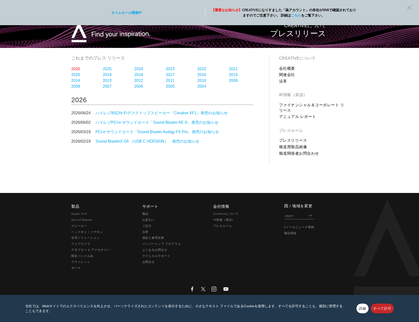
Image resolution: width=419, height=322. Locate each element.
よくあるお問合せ (155, 250)
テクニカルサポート (156, 256)
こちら (296, 15)
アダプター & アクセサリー (90, 250)
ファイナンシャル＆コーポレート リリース (311, 107)
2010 (201, 80)
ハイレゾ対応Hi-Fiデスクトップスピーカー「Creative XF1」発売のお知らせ (162, 113)
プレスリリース (293, 140)
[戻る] (409, 7)
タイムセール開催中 (126, 13)
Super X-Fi (79, 213)
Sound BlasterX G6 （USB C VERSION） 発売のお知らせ (147, 141)
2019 (107, 75)
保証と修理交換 (153, 237)
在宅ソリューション (85, 237)
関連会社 (287, 75)
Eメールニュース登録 (299, 227)
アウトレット (80, 262)
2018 (138, 75)
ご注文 (147, 226)
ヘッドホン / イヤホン (87, 232)
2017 (170, 75)
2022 (201, 69)
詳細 (362, 308)
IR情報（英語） (293, 95)
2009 (233, 80)
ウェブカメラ (80, 243)
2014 (75, 80)
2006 (138, 86)
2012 (138, 80)
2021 (233, 69)
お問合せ (148, 262)
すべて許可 (382, 308)
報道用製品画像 (293, 147)
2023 (170, 69)
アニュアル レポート (297, 117)
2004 (201, 86)
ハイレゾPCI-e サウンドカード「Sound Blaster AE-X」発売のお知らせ (157, 122)
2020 (75, 75)
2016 (201, 75)
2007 (107, 86)
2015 (233, 75)
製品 (145, 213)
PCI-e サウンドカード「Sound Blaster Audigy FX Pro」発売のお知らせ (157, 132)
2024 (138, 69)
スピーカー (79, 226)
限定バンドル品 (82, 256)
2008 (75, 86)
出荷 (145, 232)
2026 (75, 69)
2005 (170, 86)
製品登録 (290, 233)
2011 (170, 80)
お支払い (148, 220)
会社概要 (287, 68)
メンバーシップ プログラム (161, 243)
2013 (107, 80)
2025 (107, 69)
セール (76, 267)
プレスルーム (291, 130)
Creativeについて (297, 58)
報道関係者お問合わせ (299, 153)
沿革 (283, 81)
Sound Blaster (81, 220)
